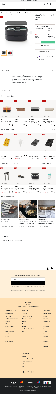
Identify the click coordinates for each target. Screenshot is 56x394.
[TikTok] (32, 371)
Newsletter (7, 321)
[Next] (30, 32)
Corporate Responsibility (28, 358)
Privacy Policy (8, 333)
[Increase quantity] (40, 42)
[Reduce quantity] (36, 42)
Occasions (46, 331)
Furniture (24, 326)
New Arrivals (46, 326)
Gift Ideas (46, 336)
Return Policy (8, 316)
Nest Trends (46, 339)
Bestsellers (46, 328)
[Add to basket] (12, 125)
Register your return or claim (11, 318)
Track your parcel (9, 328)
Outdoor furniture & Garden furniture (30, 328)
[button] (37, 21)
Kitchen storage (13, 12)
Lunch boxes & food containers (23, 12)
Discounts (46, 346)
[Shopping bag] (50, 3)
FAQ (6, 323)
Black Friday (46, 341)
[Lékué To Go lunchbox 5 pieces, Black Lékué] (16, 32)
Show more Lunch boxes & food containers (12, 240)
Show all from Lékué (48, 129)
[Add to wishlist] (10, 125)
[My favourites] (47, 3)
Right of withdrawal (9, 341)
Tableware (24, 313)
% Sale (45, 323)
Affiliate (24, 363)
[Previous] (2, 32)
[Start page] (3, 4)
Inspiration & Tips (47, 313)
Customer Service (9, 313)
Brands (45, 316)
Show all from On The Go (47, 163)
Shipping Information (9, 326)
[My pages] (44, 3)
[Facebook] (23, 371)
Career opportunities (27, 361)
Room (45, 333)
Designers (46, 318)
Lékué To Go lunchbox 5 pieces (7, 13)
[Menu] (54, 3)
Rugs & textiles (25, 323)
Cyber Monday (47, 344)
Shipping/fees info (50, 57)
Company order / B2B (10, 339)
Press (23, 366)
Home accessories (26, 318)
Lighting (24, 321)
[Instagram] (28, 371)
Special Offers (47, 321)
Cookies (7, 336)
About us (24, 356)
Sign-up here (50, 29)
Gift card (24, 331)
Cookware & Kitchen (5, 12)
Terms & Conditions (9, 331)
